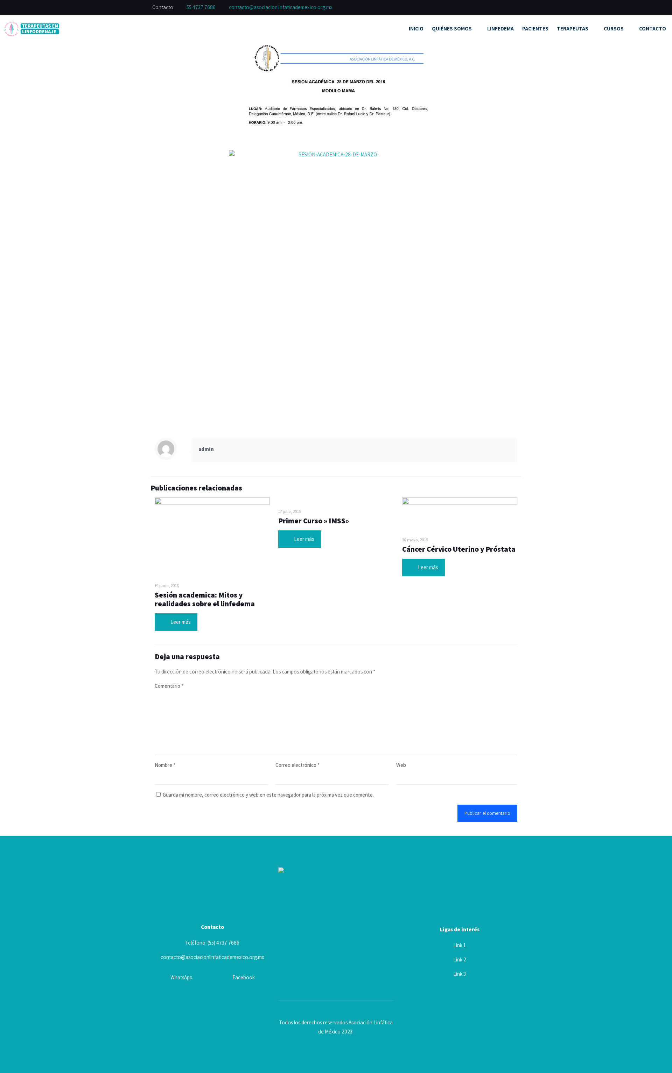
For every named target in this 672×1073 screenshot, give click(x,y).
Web (401, 765)
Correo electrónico (297, 765)
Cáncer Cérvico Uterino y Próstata (459, 549)
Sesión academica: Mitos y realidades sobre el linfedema (205, 599)
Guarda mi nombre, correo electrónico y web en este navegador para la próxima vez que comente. (268, 794)
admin (206, 449)
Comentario (169, 686)
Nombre (165, 765)
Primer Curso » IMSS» (313, 520)
